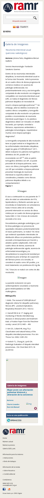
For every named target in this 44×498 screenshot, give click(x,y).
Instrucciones (8, 458)
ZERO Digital (18, 493)
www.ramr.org (8, 483)
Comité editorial (9, 474)
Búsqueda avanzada (19, 21)
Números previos (9, 445)
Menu (8, 31)
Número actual (8, 442)
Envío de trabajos (10, 461)
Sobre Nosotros (9, 471)
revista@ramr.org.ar (10, 485)
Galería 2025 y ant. (9, 449)
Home (5, 438)
